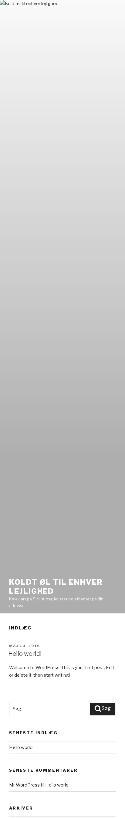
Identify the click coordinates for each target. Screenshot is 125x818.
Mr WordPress (24, 785)
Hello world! (25, 653)
